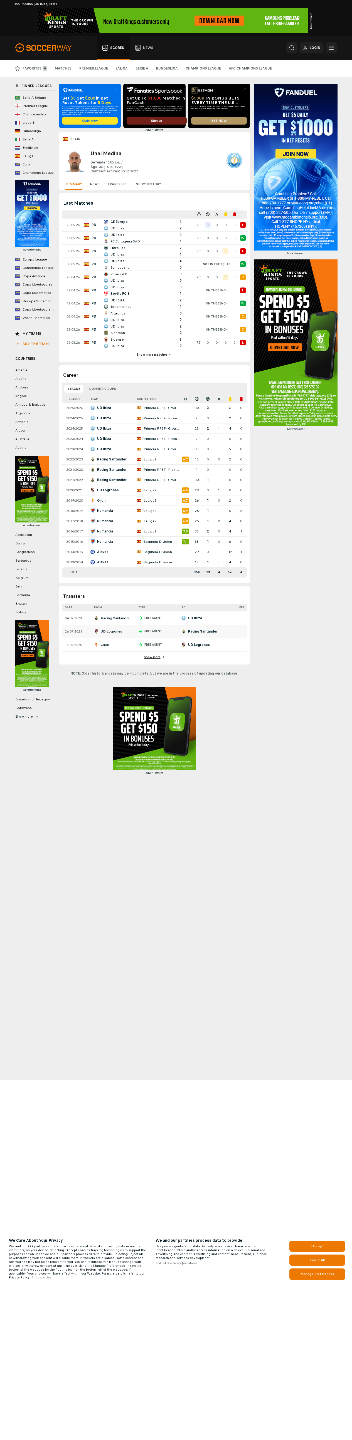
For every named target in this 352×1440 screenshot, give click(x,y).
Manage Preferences (317, 1274)
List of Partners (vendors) (176, 1263)
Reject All (317, 1260)
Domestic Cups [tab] (102, 389)
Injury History (147, 184)
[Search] (291, 47)
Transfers (117, 184)
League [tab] (74, 389)
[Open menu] (331, 47)
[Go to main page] (46, 47)
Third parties (41, 1277)
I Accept (317, 1246)
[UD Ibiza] (234, 161)
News (95, 184)
